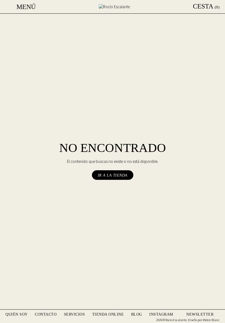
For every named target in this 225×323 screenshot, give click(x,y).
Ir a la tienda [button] (113, 175)
